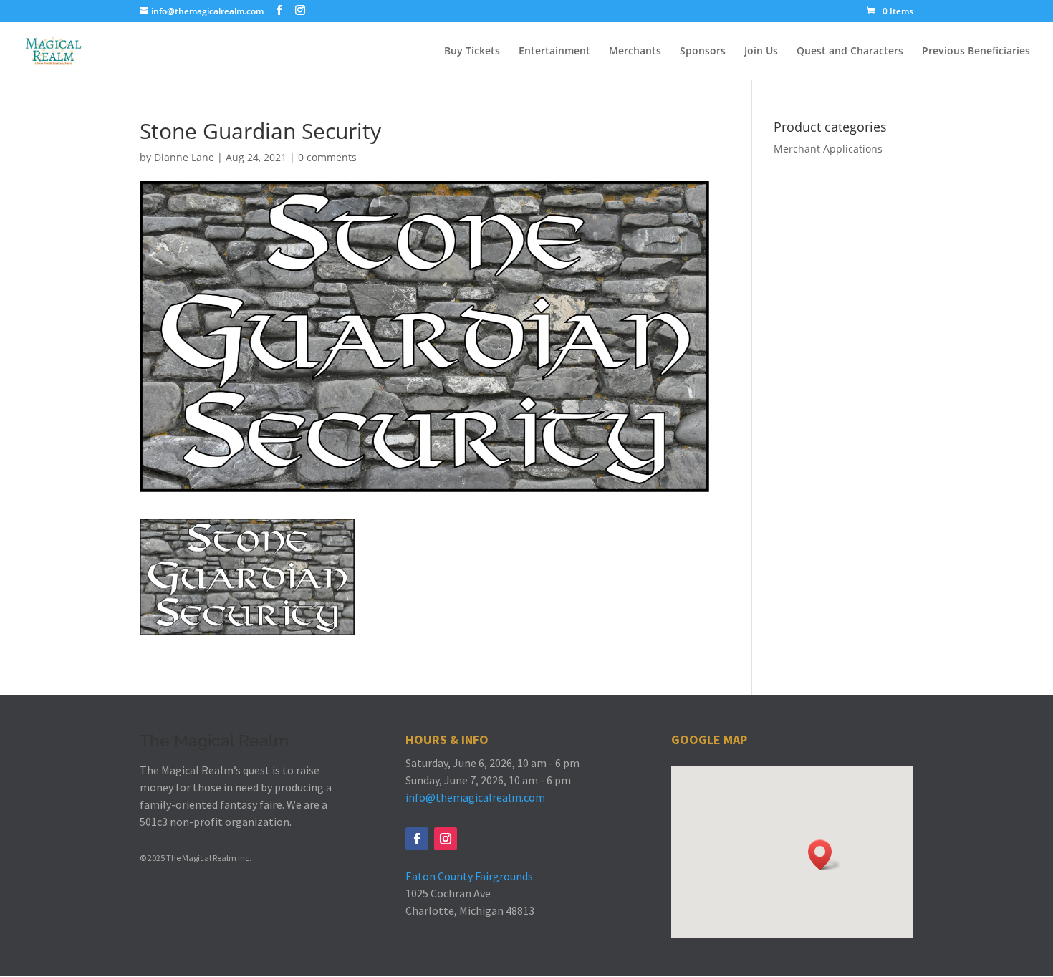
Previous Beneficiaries (976, 51)
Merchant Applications (828, 148)
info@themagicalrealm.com (475, 797)
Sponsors (703, 51)
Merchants (635, 51)
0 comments (327, 157)
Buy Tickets (472, 51)
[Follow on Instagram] (445, 838)
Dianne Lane (184, 157)
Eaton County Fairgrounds (469, 876)
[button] (824, 854)
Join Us (761, 51)
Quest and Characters (850, 51)
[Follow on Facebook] (416, 838)
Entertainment (554, 51)
